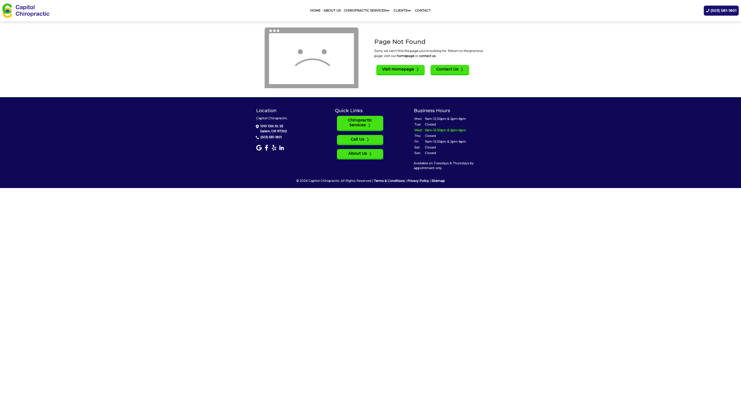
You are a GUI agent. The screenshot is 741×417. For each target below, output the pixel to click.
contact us (427, 56)
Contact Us (447, 69)
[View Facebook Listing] (267, 149)
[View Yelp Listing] (274, 149)
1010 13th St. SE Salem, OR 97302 (273, 128)
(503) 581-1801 (271, 137)
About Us (332, 10)
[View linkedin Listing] (282, 149)
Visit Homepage (398, 69)
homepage (405, 56)
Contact (423, 10)
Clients (400, 10)
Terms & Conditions (389, 181)
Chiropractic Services (360, 122)
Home (315, 10)
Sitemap (438, 181)
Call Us (357, 139)
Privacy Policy (418, 181)
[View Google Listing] (259, 149)
